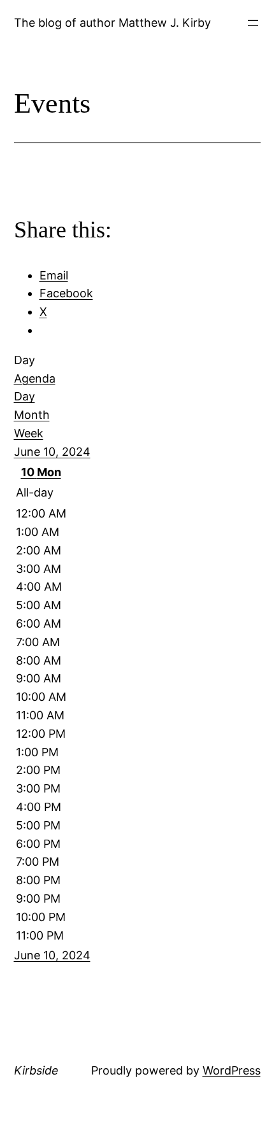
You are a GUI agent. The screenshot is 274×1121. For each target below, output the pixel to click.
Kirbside (36, 1070)
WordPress (232, 1070)
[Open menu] (253, 23)
